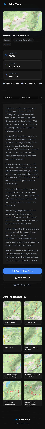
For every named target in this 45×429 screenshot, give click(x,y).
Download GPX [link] (24, 278)
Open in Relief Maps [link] (24, 271)
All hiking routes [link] (24, 285)
